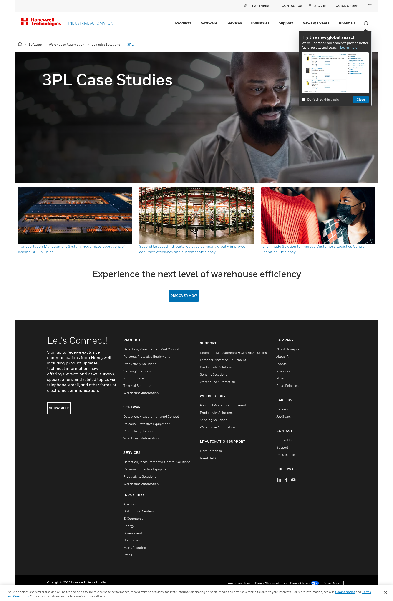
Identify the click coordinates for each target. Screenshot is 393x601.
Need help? (208, 458)
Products (183, 23)
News (280, 378)
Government (132, 533)
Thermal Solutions (137, 385)
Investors (283, 371)
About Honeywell (288, 349)
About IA (282, 356)
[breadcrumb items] (20, 44)
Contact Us (284, 440)
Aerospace (131, 504)
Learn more (348, 47)
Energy (128, 526)
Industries (260, 23)
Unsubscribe (285, 454)
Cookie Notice (332, 583)
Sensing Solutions (137, 371)
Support (286, 23)
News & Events (315, 23)
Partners (260, 5)
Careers (282, 409)
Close (361, 99)
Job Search (284, 416)
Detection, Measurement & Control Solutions (156, 462)
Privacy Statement (267, 583)
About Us (347, 23)
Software (209, 23)
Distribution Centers (138, 511)
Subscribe (59, 408)
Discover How (183, 295)
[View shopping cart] (370, 5)
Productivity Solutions (139, 364)
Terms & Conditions (237, 583)
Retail (127, 555)
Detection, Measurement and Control (151, 349)
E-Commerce (133, 518)
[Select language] (245, 5)
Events (281, 364)
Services (234, 23)
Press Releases (287, 385)
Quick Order (347, 5)
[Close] (386, 593)
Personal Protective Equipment (146, 356)
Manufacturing (134, 547)
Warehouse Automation (141, 393)
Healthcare (131, 540)
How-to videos (211, 451)
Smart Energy (133, 378)
